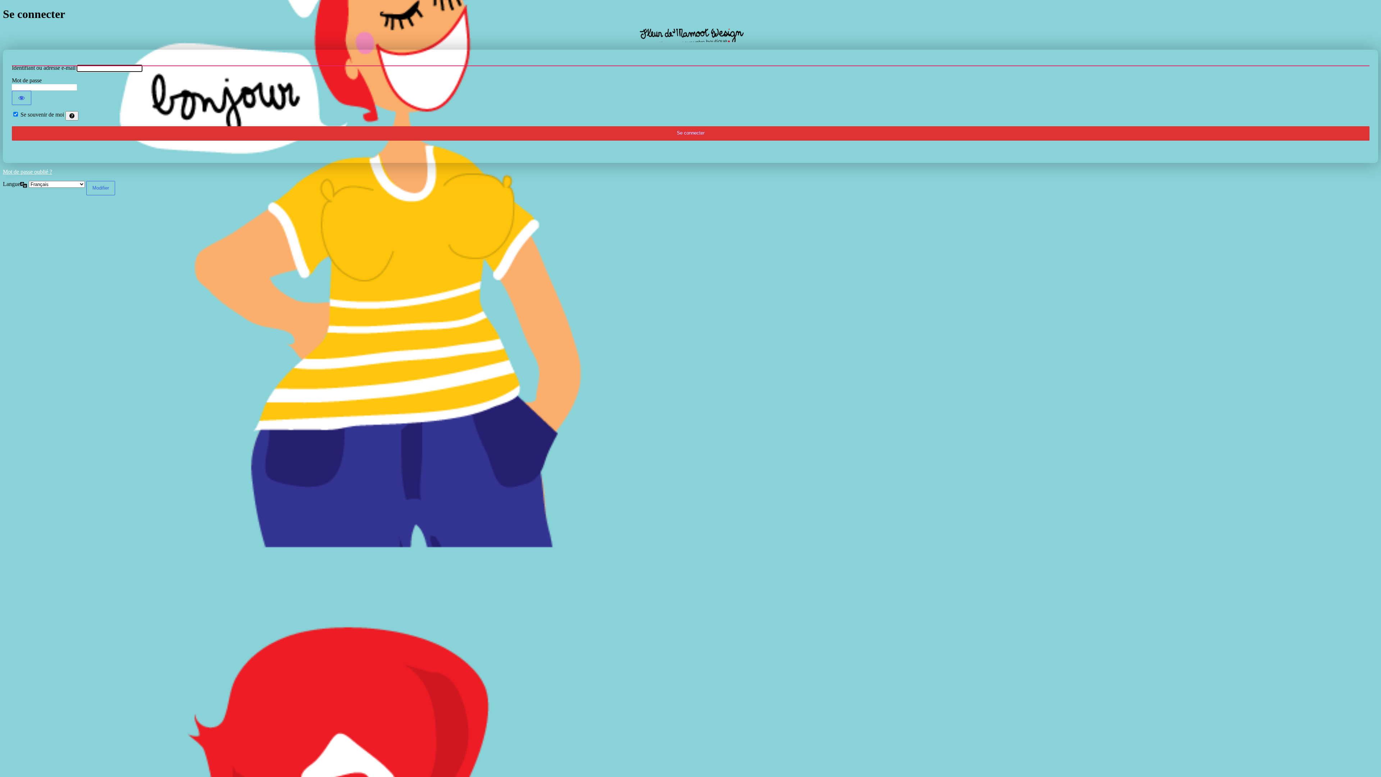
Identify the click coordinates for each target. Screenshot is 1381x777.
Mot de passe (27, 80)
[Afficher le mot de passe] (21, 98)
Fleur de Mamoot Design (690, 35)
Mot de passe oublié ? (27, 172)
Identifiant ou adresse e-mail (44, 68)
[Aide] (71, 116)
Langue (11, 184)
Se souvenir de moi (42, 115)
